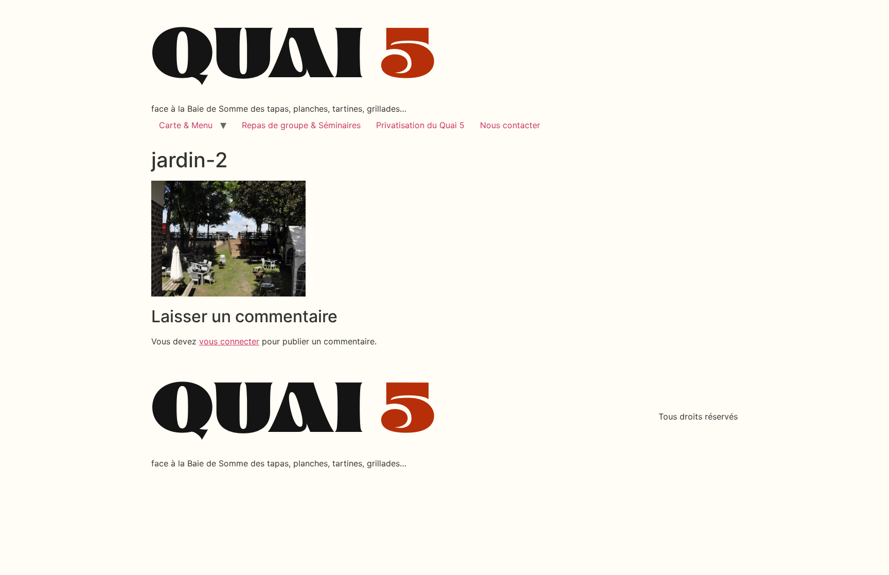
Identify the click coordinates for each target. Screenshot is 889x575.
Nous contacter (510, 125)
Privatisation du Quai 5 (420, 125)
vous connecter (229, 341)
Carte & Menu (185, 125)
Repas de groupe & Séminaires (301, 125)
